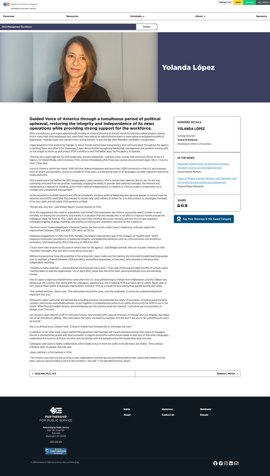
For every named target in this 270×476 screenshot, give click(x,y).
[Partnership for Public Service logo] (56, 414)
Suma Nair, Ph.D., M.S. (45, 373)
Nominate (136, 16)
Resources (72, 16)
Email (236, 463)
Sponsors (261, 16)
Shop (238, 2)
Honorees (8, 16)
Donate (249, 2)
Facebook (215, 463)
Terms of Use (74, 462)
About (199, 16)
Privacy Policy (62, 462)
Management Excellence (19, 26)
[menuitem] (224, 2)
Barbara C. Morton (226, 373)
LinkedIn (230, 463)
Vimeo (220, 463)
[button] (204, 219)
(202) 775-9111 (56, 441)
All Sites (263, 2)
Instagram (225, 463)
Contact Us (225, 2)
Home (127, 409)
